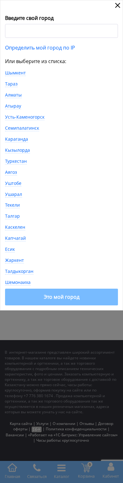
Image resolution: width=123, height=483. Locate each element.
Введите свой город (29, 18)
